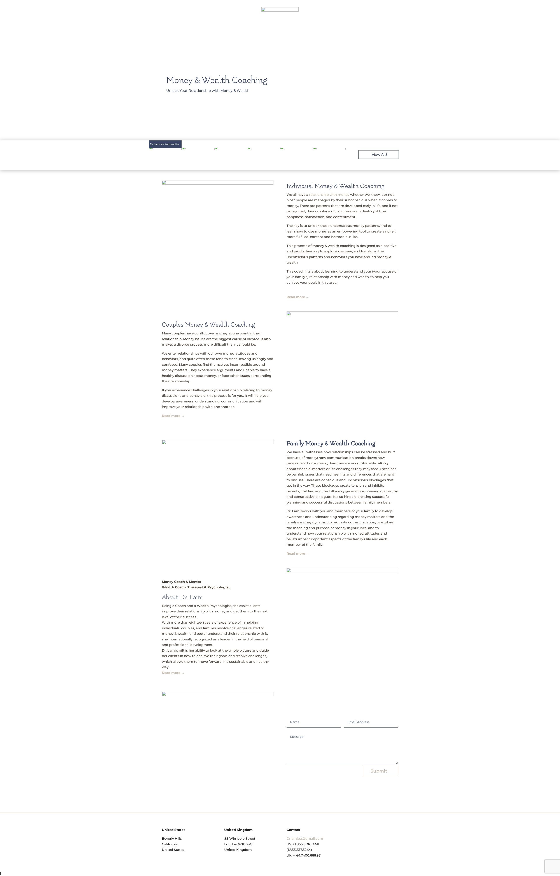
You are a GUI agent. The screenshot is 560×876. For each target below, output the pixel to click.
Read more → (298, 553)
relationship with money (329, 194)
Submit (379, 771)
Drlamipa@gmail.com (305, 838)
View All (378, 154)
